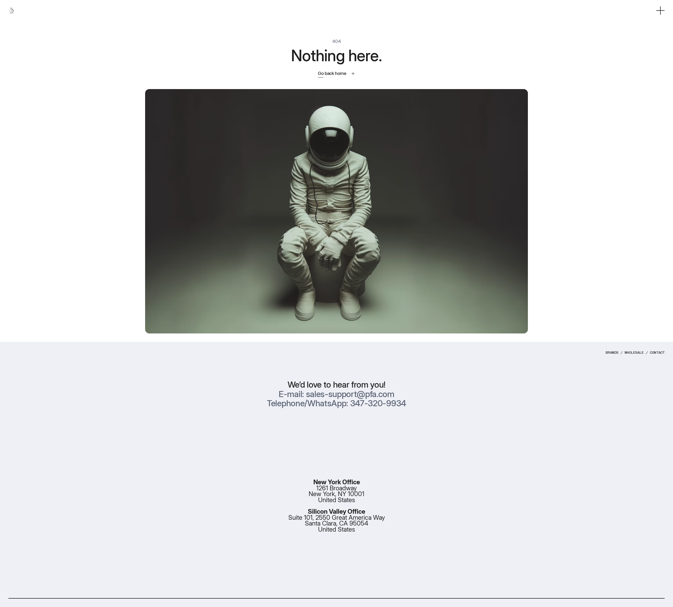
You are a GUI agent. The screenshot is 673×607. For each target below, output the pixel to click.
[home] (11, 10)
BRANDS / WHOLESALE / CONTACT (635, 352)
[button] (660, 10)
